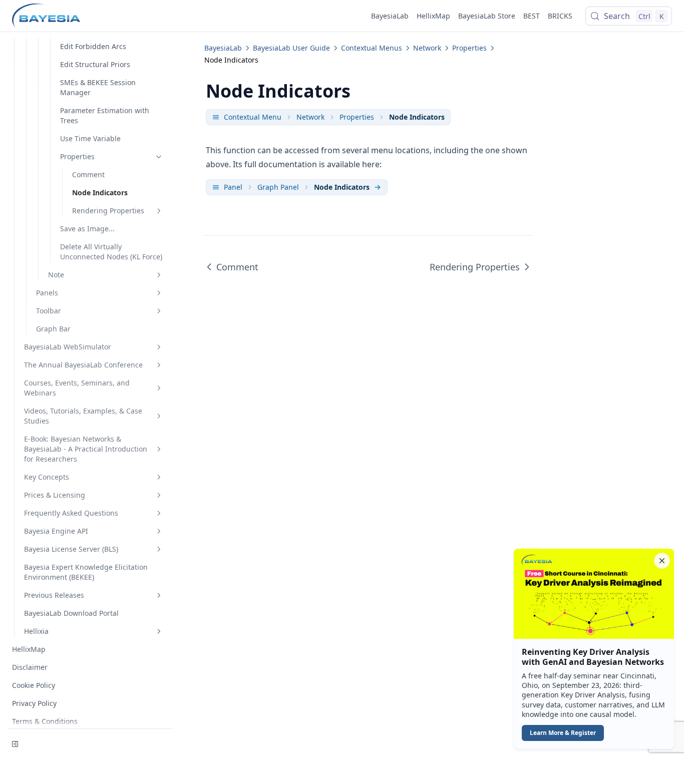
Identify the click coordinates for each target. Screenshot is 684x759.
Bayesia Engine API (56, 531)
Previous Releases (54, 595)
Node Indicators (100, 192)
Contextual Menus (371, 48)
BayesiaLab (390, 16)
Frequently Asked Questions (71, 513)
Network (427, 48)
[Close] (662, 561)
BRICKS (560, 16)
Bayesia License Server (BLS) (71, 549)
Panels (47, 292)
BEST (531, 16)
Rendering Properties (108, 210)
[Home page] (46, 16)
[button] (594, 649)
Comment (88, 174)
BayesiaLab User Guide (291, 48)
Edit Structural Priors (95, 64)
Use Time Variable (90, 138)
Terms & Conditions (45, 721)
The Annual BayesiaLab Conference (83, 364)
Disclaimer (30, 667)
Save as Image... (87, 228)
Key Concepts (46, 477)
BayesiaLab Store (486, 16)
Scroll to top (580, 44)
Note (56, 274)
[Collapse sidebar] (15, 744)
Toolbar (48, 310)
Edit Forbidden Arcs (93, 46)
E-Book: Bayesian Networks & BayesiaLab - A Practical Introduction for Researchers (85, 449)
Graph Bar (53, 328)
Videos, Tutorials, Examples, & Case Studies (83, 416)
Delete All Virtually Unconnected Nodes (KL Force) (111, 251)
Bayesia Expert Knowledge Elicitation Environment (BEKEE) (86, 572)
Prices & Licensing (54, 495)
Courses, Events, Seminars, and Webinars (77, 388)
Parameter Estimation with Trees (104, 115)
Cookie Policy (33, 685)
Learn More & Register (563, 732)
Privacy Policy (34, 703)
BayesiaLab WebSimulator (67, 346)
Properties (77, 156)
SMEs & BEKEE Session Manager (98, 87)
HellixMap (433, 16)
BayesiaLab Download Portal (71, 613)
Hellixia (36, 631)
